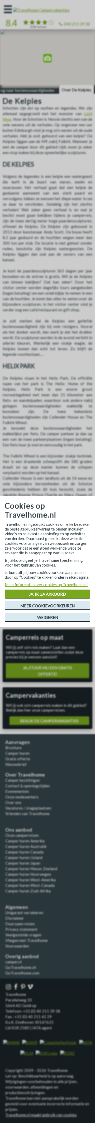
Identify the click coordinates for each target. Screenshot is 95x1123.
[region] (47, 59)
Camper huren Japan (22, 863)
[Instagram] (9, 987)
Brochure (13, 747)
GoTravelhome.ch (20, 967)
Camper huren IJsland (23, 857)
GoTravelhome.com (22, 973)
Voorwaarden (17, 946)
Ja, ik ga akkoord (47, 594)
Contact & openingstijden (27, 785)
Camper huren (17, 753)
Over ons (13, 802)
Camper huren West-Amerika (30, 879)
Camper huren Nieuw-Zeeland (31, 868)
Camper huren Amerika (25, 840)
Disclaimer (14, 918)
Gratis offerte (17, 758)
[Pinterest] (23, 987)
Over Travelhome (25, 775)
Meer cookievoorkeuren (47, 605)
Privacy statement (21, 929)
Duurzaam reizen (20, 923)
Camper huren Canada (24, 852)
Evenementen (17, 791)
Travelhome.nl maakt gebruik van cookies (41, 1114)
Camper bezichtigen (22, 780)
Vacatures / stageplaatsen (28, 808)
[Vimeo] (31, 987)
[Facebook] (16, 987)
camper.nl (13, 961)
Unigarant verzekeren (24, 912)
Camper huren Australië (25, 846)
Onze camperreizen (22, 835)
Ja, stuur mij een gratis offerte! (47, 670)
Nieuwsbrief (16, 764)
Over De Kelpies (76, 89)
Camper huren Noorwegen (28, 874)
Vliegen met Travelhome (26, 940)
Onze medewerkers (22, 796)
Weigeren (47, 617)
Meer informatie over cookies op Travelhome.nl (46, 584)
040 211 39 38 (77, 23)
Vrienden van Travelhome (27, 813)
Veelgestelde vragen (23, 934)
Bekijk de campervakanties (49, 720)
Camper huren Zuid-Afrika (28, 890)
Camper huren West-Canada (30, 885)
